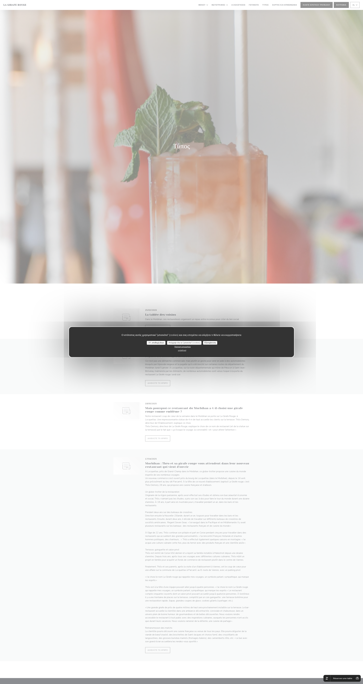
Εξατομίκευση (210, 342)
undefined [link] (182, 350)
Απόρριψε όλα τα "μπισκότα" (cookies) (184, 342)
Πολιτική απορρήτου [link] (182, 347)
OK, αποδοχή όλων (156, 342)
